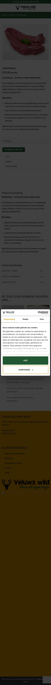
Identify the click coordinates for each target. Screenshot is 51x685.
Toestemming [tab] (9, 319)
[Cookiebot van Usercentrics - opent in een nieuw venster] (38, 312)
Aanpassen (24, 370)
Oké (25, 360)
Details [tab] (25, 319)
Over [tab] (42, 319)
